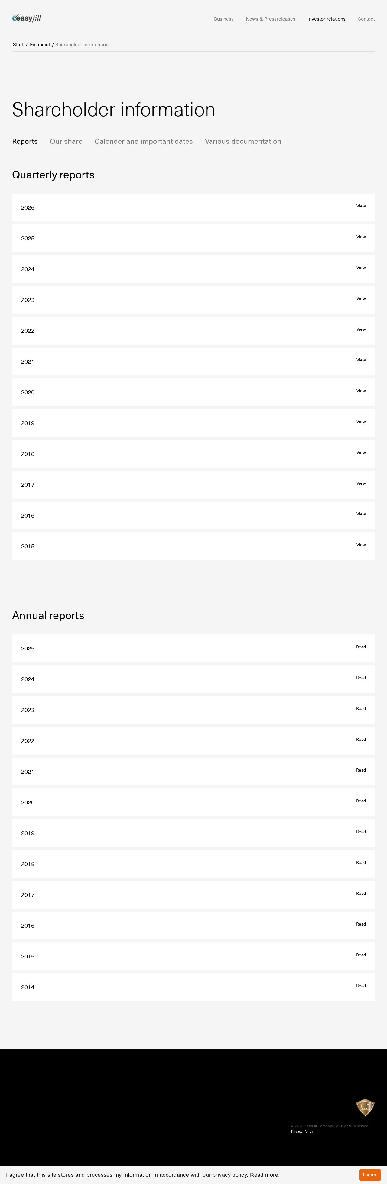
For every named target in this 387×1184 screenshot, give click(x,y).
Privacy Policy (302, 1131)
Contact (366, 19)
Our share (66, 141)
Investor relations (326, 19)
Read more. (265, 1175)
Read (361, 647)
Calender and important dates (144, 141)
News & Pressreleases (270, 19)
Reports (25, 141)
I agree (370, 1174)
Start (18, 45)
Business (224, 19)
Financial (40, 45)
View (361, 206)
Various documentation (243, 141)
